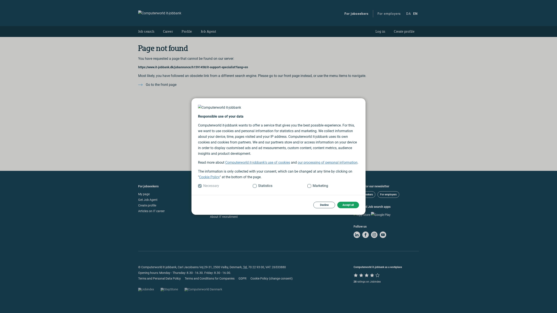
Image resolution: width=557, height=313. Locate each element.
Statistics (265, 186)
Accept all (348, 204)
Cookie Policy (209, 177)
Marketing (320, 186)
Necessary (211, 186)
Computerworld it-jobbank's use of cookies (257, 162)
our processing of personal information (327, 162)
